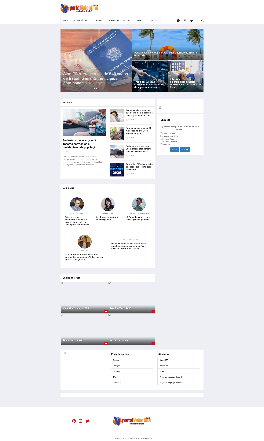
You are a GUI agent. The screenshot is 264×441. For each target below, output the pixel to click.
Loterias (163, 371)
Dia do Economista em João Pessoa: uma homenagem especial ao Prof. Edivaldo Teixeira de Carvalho (129, 246)
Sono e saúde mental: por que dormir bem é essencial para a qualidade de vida (139, 113)
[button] (94, 89)
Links (140, 20)
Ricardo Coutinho (170, 136)
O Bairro (98, 20)
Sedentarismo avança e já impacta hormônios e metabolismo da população (80, 144)
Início (65, 20)
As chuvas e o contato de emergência (107, 218)
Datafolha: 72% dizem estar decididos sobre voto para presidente (139, 167)
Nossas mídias (80, 20)
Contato (153, 20)
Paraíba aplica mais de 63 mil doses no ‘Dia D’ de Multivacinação (138, 131)
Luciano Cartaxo (169, 141)
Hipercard (117, 371)
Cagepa (116, 360)
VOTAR (175, 149)
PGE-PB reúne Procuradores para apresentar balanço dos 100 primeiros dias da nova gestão (84, 257)
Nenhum (166, 144)
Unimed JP (117, 382)
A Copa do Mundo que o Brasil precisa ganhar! (138, 218)
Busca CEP (164, 360)
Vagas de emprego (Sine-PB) (171, 382)
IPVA (114, 377)
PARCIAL (185, 149)
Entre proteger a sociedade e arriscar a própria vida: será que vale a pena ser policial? (77, 221)
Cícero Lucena (168, 133)
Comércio (114, 20)
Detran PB (164, 365)
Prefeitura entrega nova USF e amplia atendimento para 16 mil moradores (138, 149)
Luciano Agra (168, 139)
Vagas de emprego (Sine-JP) (171, 377)
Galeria (127, 20)
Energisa (116, 365)
